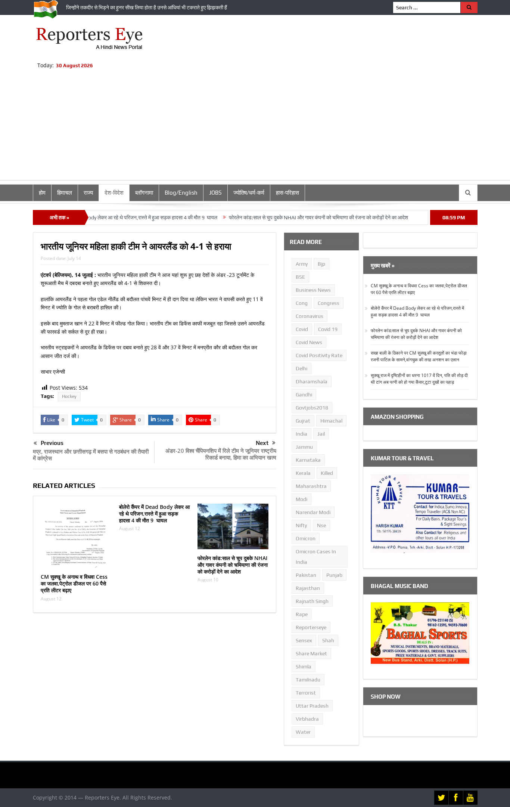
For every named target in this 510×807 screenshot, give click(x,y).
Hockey (69, 396)
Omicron (305, 538)
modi (301, 499)
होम (42, 192)
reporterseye (311, 627)
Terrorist (306, 693)
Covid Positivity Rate (319, 355)
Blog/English (181, 192)
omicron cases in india (316, 556)
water (303, 732)
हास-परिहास (287, 192)
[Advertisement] (255, 127)
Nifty (301, 525)
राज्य (88, 192)
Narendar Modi (313, 512)
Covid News (309, 342)
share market (311, 653)
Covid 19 (328, 329)
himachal (331, 421)
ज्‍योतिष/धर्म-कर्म (248, 192)
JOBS (215, 192)
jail (321, 434)
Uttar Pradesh (312, 706)
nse (321, 525)
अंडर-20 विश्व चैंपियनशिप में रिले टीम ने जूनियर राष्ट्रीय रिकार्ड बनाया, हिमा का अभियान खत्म (220, 454)
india (301, 434)
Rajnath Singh (312, 601)
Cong (302, 303)
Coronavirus (309, 316)
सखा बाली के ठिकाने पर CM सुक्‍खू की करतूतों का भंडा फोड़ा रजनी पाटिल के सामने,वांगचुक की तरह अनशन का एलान (419, 356)
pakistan (306, 575)
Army (302, 264)
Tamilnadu (308, 680)
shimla (303, 667)
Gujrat (303, 421)
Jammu (304, 447)
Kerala (303, 473)
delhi (301, 368)
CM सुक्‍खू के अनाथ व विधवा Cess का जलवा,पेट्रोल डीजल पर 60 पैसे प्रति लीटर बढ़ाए (74, 583)
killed (327, 473)
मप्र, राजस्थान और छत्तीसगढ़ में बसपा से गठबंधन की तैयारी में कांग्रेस (91, 455)
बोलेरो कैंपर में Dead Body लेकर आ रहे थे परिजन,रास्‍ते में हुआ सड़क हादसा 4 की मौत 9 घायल (115, 217)
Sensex (304, 640)
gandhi (304, 395)
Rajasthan (308, 588)
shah (328, 640)
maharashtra (311, 486)
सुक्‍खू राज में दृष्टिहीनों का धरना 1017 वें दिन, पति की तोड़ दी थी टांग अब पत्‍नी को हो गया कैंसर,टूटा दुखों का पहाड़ (419, 378)
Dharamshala (311, 381)
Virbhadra (307, 719)
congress (328, 303)
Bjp (321, 264)
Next (262, 443)
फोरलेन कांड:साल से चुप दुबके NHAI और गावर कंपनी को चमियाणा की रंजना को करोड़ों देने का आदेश (302, 217)
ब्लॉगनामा (144, 192)
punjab (334, 575)
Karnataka (308, 460)
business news (313, 290)
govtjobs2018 (312, 408)
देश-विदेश (114, 192)
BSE (300, 277)
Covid (302, 329)
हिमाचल (64, 192)
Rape (302, 614)
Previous (52, 443)
